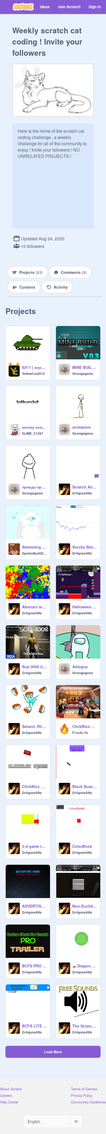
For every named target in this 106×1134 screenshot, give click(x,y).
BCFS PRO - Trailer (34, 966)
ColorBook (82, 846)
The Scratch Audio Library (84, 1026)
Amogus (80, 666)
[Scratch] (23, 7)
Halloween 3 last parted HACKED (84, 606)
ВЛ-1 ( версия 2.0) (34, 367)
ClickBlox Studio (34, 786)
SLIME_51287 (32, 433)
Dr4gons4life (82, 493)
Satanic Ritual (34, 726)
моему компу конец (34, 427)
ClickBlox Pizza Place (84, 726)
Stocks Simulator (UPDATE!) (84, 547)
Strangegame (82, 373)
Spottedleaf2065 (34, 553)
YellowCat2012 (33, 373)
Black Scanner (84, 786)
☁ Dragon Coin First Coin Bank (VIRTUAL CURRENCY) (84, 966)
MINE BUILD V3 (84, 367)
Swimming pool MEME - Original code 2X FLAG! (34, 547)
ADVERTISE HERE (34, 906)
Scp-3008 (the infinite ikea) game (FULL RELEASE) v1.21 (34, 666)
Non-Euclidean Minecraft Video (84, 906)
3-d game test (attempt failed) (34, 846)
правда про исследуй (34, 487)
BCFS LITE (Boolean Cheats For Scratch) (34, 1026)
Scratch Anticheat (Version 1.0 (84, 487)
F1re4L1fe (80, 732)
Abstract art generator (34, 606)
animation (81, 427)
